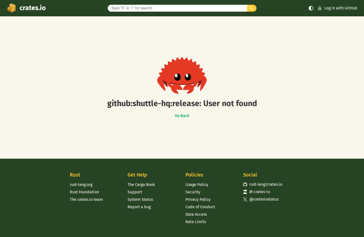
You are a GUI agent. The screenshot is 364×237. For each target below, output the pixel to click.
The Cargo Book (141, 184)
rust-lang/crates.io (262, 184)
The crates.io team (86, 199)
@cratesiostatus (261, 199)
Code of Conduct (200, 207)
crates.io (33, 8)
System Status (140, 199)
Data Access (196, 214)
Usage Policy (196, 184)
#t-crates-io (256, 191)
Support (135, 192)
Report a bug (139, 207)
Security (192, 192)
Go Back (182, 116)
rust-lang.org (81, 184)
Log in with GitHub (340, 8)
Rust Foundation (84, 192)
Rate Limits (195, 221)
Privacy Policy (197, 199)
